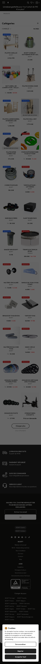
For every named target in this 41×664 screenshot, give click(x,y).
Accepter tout (20, 657)
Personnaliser (20, 644)
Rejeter (20, 651)
